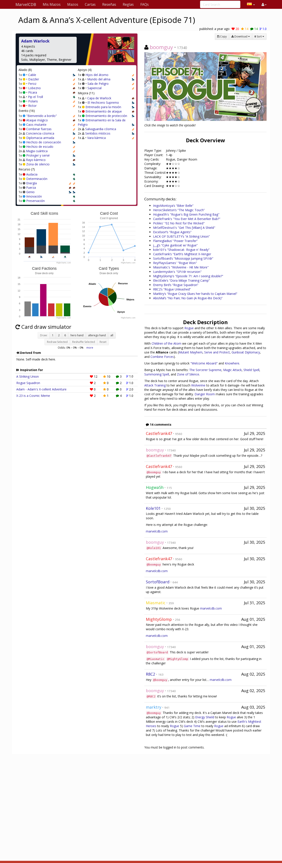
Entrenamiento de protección (106, 116)
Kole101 (153, 508)
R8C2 (150, 674)
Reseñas (109, 4)
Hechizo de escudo (39, 146)
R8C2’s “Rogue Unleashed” (172, 289)
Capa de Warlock (99, 98)
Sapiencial (94, 88)
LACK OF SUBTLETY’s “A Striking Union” (181, 236)
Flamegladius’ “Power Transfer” (175, 241)
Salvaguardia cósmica (100, 129)
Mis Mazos (52, 4)
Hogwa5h (154, 487)
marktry (153, 707)
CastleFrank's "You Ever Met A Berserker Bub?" (186, 219)
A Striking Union (27, 376)
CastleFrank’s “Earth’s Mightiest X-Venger (182, 254)
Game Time (192, 726)
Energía (31, 183)
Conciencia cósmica (40, 133)
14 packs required (33, 55)
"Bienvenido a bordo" (41, 116)
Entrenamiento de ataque (103, 111)
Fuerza (31, 187)
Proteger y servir (38, 155)
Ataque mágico (37, 120)
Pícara (32, 92)
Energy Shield (204, 717)
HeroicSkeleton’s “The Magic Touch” (179, 210)
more (89, 347)
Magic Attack (232, 370)
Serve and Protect (217, 352)
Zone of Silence (188, 374)
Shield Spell (251, 370)
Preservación (35, 201)
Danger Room (205, 394)
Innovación (34, 196)
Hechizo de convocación (43, 142)
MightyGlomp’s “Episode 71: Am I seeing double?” (188, 276)
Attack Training (155, 385)
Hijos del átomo (96, 75)
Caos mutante (36, 124)
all (111, 335)
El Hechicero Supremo (103, 102)
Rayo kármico (36, 160)
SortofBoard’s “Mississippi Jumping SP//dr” (183, 258)
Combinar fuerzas (39, 129)
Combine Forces (162, 357)
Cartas (90, 4)
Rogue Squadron (28, 383)
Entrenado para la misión (103, 107)
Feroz (32, 83)
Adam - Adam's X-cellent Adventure (41, 389)
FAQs (144, 4)
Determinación (36, 179)
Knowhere (232, 363)
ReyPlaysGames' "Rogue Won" (175, 263)
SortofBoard (157, 581)
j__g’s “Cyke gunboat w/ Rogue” (175, 245)
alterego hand (97, 335)
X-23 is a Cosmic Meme (33, 396)
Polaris (33, 101)
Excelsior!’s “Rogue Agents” (172, 232)
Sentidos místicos (97, 133)
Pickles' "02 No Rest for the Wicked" (179, 223)
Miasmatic (155, 602)
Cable (32, 75)
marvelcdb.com (157, 531)
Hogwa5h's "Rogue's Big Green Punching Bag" (186, 214)
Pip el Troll (35, 97)
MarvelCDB (25, 4)
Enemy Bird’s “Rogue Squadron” (175, 285)
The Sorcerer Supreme (205, 370)
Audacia (31, 174)
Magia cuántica (37, 151)
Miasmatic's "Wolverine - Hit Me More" (181, 267)
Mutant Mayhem (190, 352)
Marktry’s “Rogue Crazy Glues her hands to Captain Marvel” (195, 294)
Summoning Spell (156, 374)
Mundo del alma (98, 79)
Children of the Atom (166, 343)
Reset (103, 342)
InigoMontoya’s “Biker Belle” (173, 205)
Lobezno (34, 88)
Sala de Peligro (98, 83)
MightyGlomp (159, 619)
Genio (30, 192)
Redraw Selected (57, 342)
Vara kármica (96, 138)
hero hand (76, 335)
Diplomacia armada (40, 138)
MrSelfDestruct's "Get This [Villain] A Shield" (184, 227)
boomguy (161, 47)
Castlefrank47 (159, 433)
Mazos (72, 4)
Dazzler (33, 79)
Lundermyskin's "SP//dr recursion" (177, 272)
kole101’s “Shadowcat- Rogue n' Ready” (181, 250)
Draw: (43, 335)
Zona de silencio (38, 164)
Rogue (189, 328)
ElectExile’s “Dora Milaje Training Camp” (181, 280)
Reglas (128, 4)
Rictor (32, 105)
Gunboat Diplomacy (246, 352)
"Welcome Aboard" (204, 363)
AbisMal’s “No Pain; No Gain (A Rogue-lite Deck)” (188, 298)
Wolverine (198, 385)
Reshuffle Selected (83, 342)
